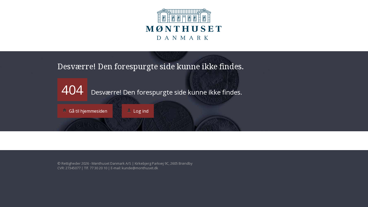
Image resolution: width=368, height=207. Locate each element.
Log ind (140, 111)
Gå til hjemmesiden (87, 111)
